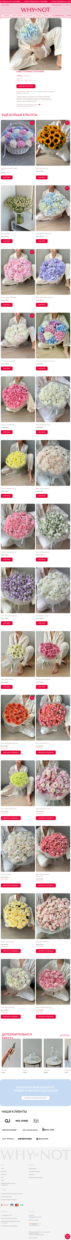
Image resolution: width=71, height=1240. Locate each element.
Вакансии (3, 1171)
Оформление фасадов (35, 1177)
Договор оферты (34, 1220)
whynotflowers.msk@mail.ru (9, 1226)
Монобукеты (32, 1168)
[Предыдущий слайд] (13, 44)
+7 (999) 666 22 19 (6, 1215)
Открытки (31, 1174)
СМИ (2, 1180)
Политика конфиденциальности (35, 1216)
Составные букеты (34, 1171)
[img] (32, 1053)
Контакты (4, 1174)
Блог (2, 1177)
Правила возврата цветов (9, 1199)
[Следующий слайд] (58, 44)
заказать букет (57, 5)
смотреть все (64, 1035)
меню (7, 5)
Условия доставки (6, 1196)
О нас (2, 1168)
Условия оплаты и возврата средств (12, 1193)
